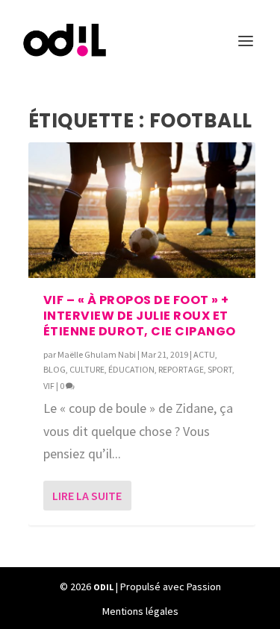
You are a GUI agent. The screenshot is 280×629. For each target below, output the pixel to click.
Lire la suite (87, 495)
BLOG (54, 369)
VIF (49, 385)
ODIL (103, 586)
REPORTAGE (181, 369)
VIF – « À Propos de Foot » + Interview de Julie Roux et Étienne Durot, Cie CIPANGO (139, 315)
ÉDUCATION (131, 369)
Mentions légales (140, 611)
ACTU (204, 354)
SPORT (220, 369)
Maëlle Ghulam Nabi (96, 354)
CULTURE (87, 369)
